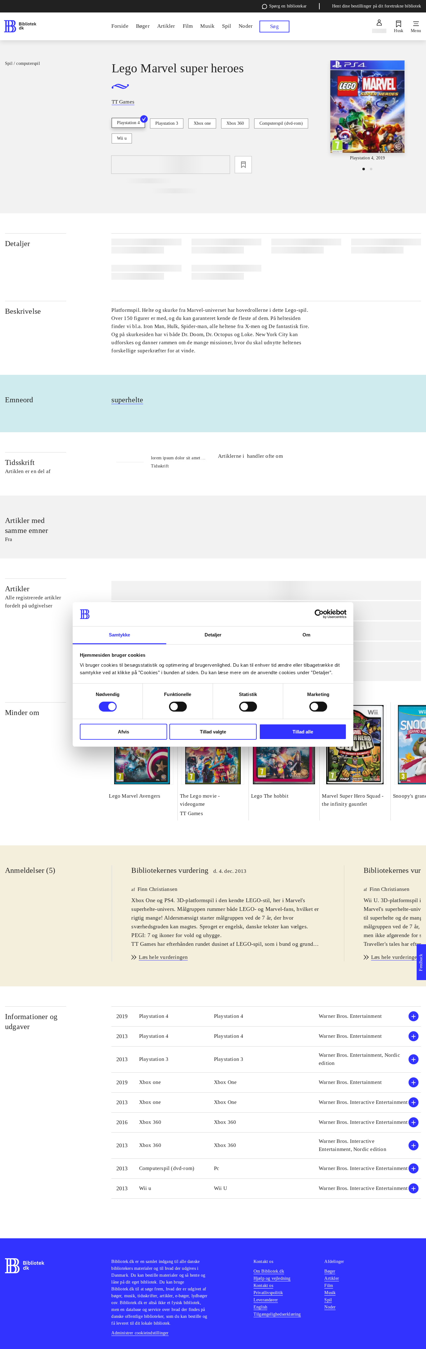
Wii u (122, 138)
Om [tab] (306, 634)
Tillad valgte (213, 731)
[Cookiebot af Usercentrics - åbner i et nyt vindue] (319, 614)
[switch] (178, 707)
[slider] (367, 111)
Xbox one (202, 123)
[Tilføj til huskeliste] (243, 164)
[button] (266, 1016)
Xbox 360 (235, 123)
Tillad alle (303, 731)
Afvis (123, 731)
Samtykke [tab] (119, 634)
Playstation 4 (128, 122)
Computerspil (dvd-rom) (281, 123)
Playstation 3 (166, 123)
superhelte (127, 400)
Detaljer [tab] (213, 634)
